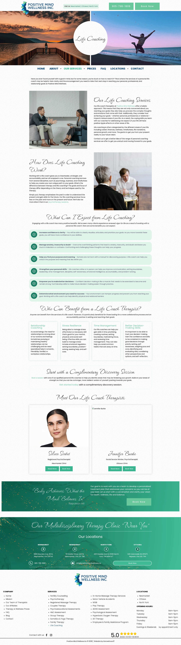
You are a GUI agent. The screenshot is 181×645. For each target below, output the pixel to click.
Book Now (147, 6)
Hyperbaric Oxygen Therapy (105, 615)
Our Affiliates (11, 605)
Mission (9, 599)
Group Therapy (57, 615)
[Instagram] (51, 635)
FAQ (7, 612)
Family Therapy (57, 622)
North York (93, 6)
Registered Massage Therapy (63, 602)
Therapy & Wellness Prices (18, 609)
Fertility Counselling (59, 596)
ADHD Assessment (101, 609)
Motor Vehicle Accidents (104, 599)
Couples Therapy (58, 605)
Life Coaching (56, 625)
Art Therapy (98, 619)
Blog (8, 615)
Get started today (68, 384)
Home (8, 596)
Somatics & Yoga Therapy (62, 619)
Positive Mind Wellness (126, 106)
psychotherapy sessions (58, 202)
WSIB (95, 602)
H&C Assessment (58, 612)
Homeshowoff (108, 641)
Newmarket (75, 6)
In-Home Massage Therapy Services (109, 596)
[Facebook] (47, 635)
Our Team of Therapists (16, 602)
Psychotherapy (57, 599)
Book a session (37, 378)
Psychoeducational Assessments (65, 609)
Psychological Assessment (105, 612)
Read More (52, 469)
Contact (9, 619)
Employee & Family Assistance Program (110, 622)
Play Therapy (99, 605)
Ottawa (85, 6)
